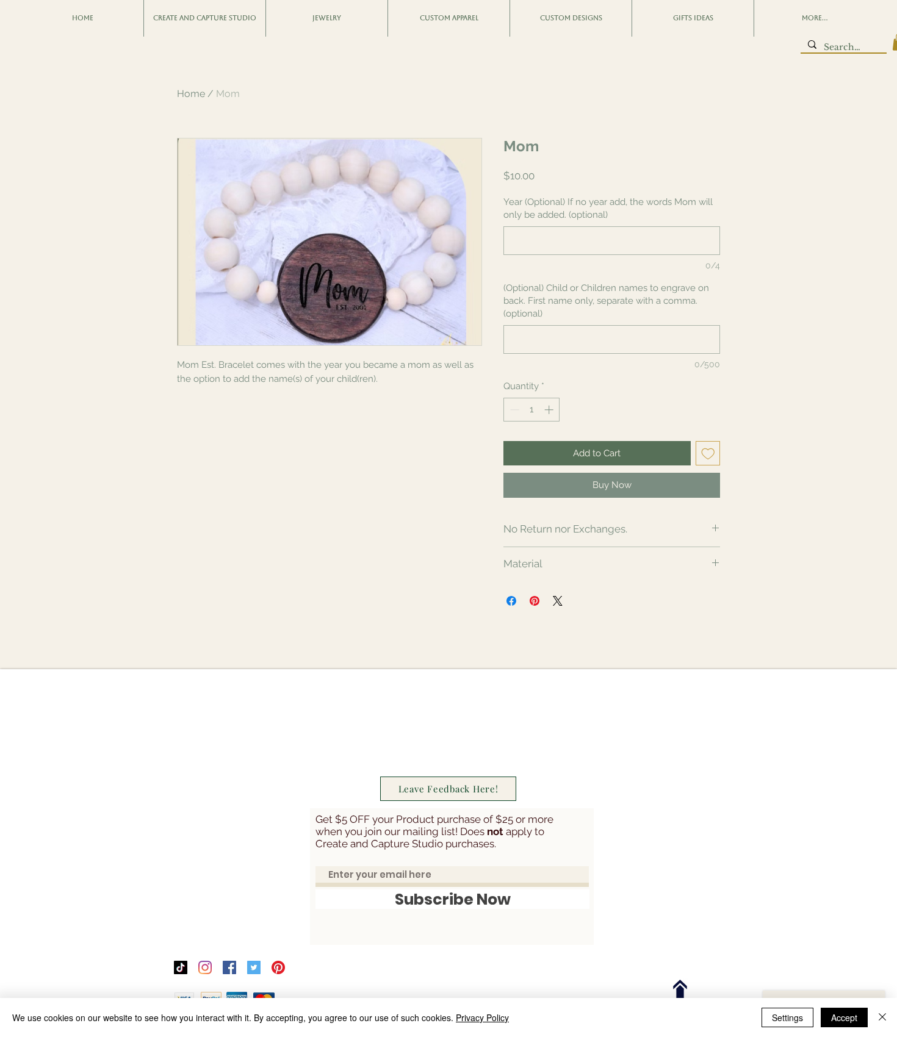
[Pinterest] (278, 967)
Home (191, 93)
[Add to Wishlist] (708, 453)
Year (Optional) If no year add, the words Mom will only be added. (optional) (608, 208)
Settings (787, 1017)
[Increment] (550, 409)
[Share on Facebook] (511, 601)
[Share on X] (557, 601)
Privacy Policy (482, 1017)
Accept (844, 1017)
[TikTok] (180, 967)
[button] (82, 18)
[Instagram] (205, 967)
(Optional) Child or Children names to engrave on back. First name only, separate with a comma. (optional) (606, 300)
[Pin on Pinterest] (534, 601)
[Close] (882, 1017)
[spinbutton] (532, 409)
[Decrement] (513, 409)
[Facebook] (229, 967)
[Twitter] (254, 967)
